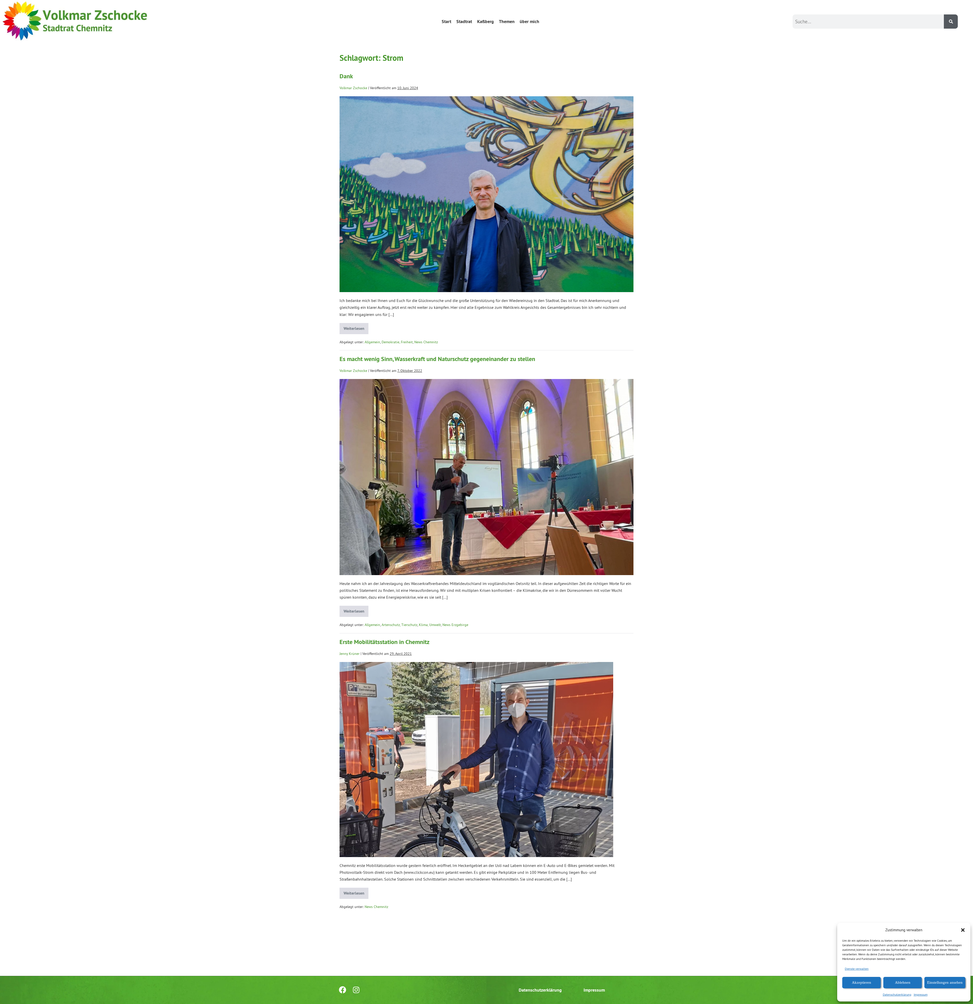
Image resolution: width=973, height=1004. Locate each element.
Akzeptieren (861, 982)
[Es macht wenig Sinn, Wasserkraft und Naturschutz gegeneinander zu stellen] (486, 477)
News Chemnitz (426, 342)
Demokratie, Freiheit (397, 342)
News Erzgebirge (455, 624)
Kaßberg (485, 21)
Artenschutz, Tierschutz (399, 624)
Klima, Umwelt (430, 624)
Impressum (921, 994)
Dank (346, 76)
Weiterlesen (354, 327)
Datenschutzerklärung (897, 994)
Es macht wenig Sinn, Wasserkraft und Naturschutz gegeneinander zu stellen (437, 359)
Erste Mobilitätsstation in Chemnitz (384, 642)
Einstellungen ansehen (945, 982)
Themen (507, 21)
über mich (529, 21)
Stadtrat (464, 21)
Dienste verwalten (857, 969)
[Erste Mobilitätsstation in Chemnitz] (476, 759)
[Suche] (951, 21)
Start (446, 21)
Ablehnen (902, 982)
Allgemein (372, 342)
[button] (962, 930)
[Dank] (486, 194)
